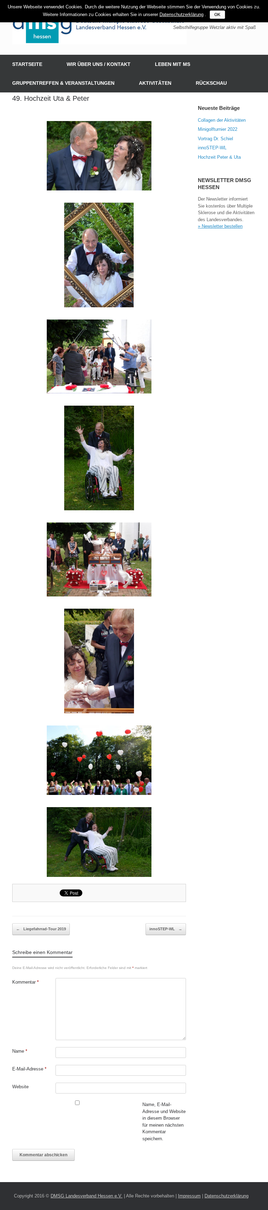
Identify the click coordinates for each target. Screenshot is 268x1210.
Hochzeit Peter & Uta (219, 157)
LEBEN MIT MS (172, 64)
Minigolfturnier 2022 (217, 129)
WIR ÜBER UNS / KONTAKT (99, 64)
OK (217, 14)
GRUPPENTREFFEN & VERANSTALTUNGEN (63, 83)
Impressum (189, 1195)
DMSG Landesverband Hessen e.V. (86, 1195)
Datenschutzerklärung (226, 1195)
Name (19, 1051)
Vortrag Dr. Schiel (215, 138)
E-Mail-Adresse (29, 1069)
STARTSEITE (27, 64)
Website (20, 1086)
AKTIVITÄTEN (155, 83)
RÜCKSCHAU (211, 83)
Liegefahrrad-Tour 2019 (41, 929)
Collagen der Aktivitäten (222, 120)
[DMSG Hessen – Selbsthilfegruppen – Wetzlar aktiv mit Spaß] (99, 27)
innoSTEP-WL (165, 929)
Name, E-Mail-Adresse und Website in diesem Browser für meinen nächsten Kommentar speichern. (164, 1121)
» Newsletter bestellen (220, 226)
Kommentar (25, 982)
